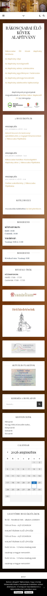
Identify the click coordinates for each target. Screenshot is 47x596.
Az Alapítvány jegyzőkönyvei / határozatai (22, 73)
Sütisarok (8, 430)
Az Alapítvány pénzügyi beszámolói (19, 78)
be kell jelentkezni (33, 208)
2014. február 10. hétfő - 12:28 (15, 179)
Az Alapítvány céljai (13, 59)
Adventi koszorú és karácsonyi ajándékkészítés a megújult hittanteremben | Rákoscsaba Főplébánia (23, 136)
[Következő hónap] (39, 452)
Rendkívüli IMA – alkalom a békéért (25, 519)
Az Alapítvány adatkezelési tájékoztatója (22, 82)
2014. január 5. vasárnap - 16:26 (16, 156)
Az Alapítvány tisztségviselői (17, 63)
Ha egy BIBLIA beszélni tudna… (18, 424)
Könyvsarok (10, 427)
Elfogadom (18, 592)
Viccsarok (9, 433)
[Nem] (44, 587)
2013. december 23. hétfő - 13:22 (16, 129)
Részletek (28, 592)
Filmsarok (9, 421)
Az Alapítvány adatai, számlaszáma (19, 68)
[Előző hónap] (7, 452)
